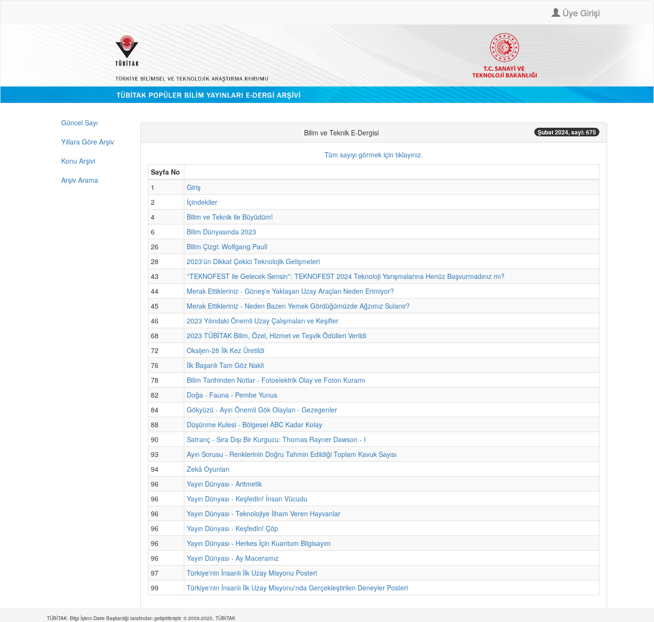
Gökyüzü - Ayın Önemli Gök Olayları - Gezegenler (262, 409)
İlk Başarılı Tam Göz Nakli (225, 365)
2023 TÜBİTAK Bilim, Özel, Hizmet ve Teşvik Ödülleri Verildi (276, 335)
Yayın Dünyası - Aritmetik (224, 484)
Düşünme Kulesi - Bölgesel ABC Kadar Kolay (254, 424)
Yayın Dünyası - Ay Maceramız (233, 558)
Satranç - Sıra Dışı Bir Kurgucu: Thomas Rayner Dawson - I (276, 439)
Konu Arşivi (78, 161)
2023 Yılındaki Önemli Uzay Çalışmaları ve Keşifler (262, 320)
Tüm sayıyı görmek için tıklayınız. (374, 154)
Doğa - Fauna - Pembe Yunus (232, 395)
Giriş (194, 187)
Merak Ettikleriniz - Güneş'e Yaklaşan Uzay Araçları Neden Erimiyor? (290, 291)
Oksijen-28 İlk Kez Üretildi (225, 350)
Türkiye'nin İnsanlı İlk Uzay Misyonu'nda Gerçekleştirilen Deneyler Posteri (297, 587)
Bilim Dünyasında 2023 (221, 231)
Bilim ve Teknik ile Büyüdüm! (230, 217)
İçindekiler (202, 202)
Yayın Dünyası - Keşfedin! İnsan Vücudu (247, 498)
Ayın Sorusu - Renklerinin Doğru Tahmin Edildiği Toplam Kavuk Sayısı (291, 454)
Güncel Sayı (79, 122)
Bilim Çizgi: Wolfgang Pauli (227, 246)
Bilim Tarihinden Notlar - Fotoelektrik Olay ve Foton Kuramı (276, 380)
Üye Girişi (580, 12)
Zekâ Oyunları (208, 469)
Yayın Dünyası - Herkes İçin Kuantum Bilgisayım (259, 543)
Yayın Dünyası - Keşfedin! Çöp (232, 528)
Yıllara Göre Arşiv (87, 141)
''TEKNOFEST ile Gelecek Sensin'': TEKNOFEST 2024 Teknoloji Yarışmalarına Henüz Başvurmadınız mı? (346, 276)
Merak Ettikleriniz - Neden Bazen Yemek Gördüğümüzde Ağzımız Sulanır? (298, 306)
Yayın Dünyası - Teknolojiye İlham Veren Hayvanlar (263, 513)
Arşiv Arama (79, 180)
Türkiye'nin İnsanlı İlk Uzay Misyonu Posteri (252, 573)
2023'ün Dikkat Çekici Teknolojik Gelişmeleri (253, 261)
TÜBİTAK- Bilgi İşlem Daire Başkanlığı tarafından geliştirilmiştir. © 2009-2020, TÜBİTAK (141, 618)
